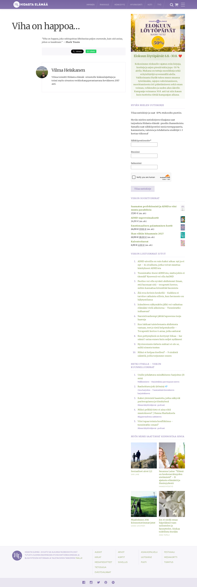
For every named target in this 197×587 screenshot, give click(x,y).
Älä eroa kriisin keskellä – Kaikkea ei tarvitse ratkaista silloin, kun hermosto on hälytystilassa (161, 296)
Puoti (144, 562)
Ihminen (90, 4)
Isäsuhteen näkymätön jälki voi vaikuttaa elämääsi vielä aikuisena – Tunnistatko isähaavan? (160, 308)
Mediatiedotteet (103, 562)
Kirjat (98, 557)
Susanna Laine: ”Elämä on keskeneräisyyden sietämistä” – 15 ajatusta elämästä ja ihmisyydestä (171, 477)
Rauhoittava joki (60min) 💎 (153, 386)
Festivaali (169, 552)
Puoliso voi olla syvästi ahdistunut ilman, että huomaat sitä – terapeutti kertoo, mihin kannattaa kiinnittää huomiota (160, 284)
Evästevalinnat (103, 572)
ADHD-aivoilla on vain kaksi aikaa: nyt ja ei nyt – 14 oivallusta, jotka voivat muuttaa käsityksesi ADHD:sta (161, 265)
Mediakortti (170, 557)
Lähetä (92, 51)
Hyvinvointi (136, 4)
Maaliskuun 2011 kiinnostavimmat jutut (143, 521)
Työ (159, 4)
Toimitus (168, 562)
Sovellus (123, 562)
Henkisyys (119, 4)
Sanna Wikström (138, 526)
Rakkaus (104, 4)
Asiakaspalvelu (149, 552)
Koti (150, 4)
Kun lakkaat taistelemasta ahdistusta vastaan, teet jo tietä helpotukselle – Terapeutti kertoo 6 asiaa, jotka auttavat (159, 327)
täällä (79, 558)
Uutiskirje (146, 557)
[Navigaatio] (183, 4)
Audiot (98, 552)
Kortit (121, 557)
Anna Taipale (164, 535)
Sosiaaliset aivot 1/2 (141, 471)
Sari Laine (135, 474)
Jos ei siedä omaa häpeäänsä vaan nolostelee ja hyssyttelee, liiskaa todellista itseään (169, 525)
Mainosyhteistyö (166, 486)
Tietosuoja (100, 567)
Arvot (121, 552)
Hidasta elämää (46, 4)
